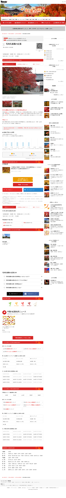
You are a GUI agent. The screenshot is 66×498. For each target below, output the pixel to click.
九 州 (3, 469)
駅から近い (6, 364)
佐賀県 (16, 469)
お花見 (13, 482)
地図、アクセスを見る (23, 184)
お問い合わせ (24, 487)
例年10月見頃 (7, 376)
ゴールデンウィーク (18, 482)
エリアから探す (8, 22)
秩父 (28, 455)
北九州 (12, 469)
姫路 (24, 463)
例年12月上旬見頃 (18, 382)
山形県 (26, 453)
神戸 (21, 463)
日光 (38, 455)
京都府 (13, 463)
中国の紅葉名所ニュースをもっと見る (23, 337)
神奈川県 (13, 455)
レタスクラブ (3, 485)
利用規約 (8, 487)
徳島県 (16, 467)
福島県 (29, 453)
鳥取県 (31, 395)
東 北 (3, 453)
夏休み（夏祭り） (28, 482)
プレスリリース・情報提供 (31, 487)
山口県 (5, 47)
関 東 (3, 455)
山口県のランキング (10, 348)
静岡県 (25, 461)
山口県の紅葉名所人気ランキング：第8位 (13, 60)
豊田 (15, 461)
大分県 (27, 469)
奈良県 (27, 463)
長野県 (13, 457)
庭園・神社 (33, 361)
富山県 (15, 459)
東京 (21, 19)
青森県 (15, 453)
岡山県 (14, 395)
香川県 (9, 467)
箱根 (16, 455)
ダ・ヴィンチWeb (8, 485)
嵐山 (16, 463)
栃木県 (35, 455)
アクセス (36, 64)
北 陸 (3, 459)
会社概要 (47, 487)
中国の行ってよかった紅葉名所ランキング (17, 38)
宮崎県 (30, 469)
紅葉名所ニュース (34, 22)
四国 (46, 19)
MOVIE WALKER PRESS (23, 485)
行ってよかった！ (35, 189)
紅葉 (32, 482)
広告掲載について (42, 487)
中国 (43, 19)
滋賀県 (35, 463)
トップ (9, 64)
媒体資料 (37, 487)
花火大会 (23, 482)
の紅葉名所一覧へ (8, 222)
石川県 (9, 459)
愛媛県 (13, 467)
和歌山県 (31, 463)
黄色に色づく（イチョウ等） (24, 54)
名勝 (8, 113)
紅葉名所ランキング (21, 22)
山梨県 (9, 457)
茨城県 (41, 455)
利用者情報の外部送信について (53, 487)
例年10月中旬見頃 (28, 434)
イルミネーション (36, 482)
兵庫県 (19, 463)
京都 (38, 19)
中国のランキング (9, 402)
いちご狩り (9, 482)
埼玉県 (25, 455)
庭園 (6, 112)
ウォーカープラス (4, 482)
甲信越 (27, 19)
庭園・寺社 (13, 54)
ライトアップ (34, 358)
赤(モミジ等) (33, 364)
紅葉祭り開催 (6, 361)
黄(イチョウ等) (21, 364)
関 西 (3, 463)
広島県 (6, 395)
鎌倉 (19, 455)
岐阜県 (18, 461)
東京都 (9, 455)
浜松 (28, 461)
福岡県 (9, 469)
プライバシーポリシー (14, 487)
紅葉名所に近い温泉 (59, 22)
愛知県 (9, 461)
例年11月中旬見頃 (28, 379)
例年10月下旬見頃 (38, 376)
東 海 (3, 461)
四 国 (3, 467)
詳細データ (22, 64)
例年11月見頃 (7, 379)
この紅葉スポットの (23, 179)
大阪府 (9, 463)
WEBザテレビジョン (15, 485)
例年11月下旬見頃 (38, 379)
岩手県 (19, 453)
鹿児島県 (34, 469)
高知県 (20, 467)
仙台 (12, 453)
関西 (36, 19)
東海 (33, 19)
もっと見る (60, 60)
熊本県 (23, 469)
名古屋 (12, 461)
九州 (49, 19)
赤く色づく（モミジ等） (9, 56)
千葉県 (22, 455)
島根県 (39, 395)
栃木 (19, 19)
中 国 (3, 465)
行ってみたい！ (14, 189)
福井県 (19, 459)
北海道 (10, 19)
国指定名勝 (6, 54)
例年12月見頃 (7, 382)
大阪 (41, 19)
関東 (16, 19)
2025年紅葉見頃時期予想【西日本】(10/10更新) (17, 40)
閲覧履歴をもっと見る (58, 94)
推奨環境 (19, 487)
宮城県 (9, 453)
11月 (5, 115)
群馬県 (31, 455)
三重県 (22, 461)
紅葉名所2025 (5, 19)
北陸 (30, 19)
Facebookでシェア (32, 294)
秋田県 (22, 453)
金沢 (12, 459)
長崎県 (19, 469)
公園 (17, 56)
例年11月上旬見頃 (18, 379)
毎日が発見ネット (30, 485)
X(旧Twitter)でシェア (16, 294)
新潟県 (16, 457)
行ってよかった (46, 22)
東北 (13, 19)
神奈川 (23, 19)
